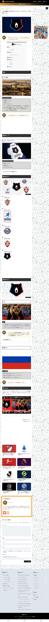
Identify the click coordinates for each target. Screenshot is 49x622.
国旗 (27, 421)
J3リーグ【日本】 (10, 581)
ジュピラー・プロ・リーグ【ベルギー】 (24, 594)
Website (8, 514)
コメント (4, 525)
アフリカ (40, 579)
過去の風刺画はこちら (7, 339)
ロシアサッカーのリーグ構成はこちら (10, 171)
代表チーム (45, 1)
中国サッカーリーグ (9, 590)
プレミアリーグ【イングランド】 (24, 575)
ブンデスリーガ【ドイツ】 (24, 583)
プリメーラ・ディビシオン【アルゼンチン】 (24, 606)
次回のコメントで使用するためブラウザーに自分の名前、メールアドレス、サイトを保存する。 (17, 552)
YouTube (10, 66)
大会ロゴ (40, 599)
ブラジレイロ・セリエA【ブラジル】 (24, 604)
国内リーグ (10, 52)
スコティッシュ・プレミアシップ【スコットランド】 (24, 591)
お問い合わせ (21, 616)
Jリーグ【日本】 (9, 575)
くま (11, 62)
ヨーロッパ (40, 577)
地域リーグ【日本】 (9, 585)
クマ (30, 421)
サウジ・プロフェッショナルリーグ (24, 610)
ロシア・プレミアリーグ (14, 54)
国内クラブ (35, 1)
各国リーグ (29, 419)
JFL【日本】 (9, 583)
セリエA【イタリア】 (24, 581)
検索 (47, 8)
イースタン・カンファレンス (25, 599)
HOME (25, 614)
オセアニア (40, 583)
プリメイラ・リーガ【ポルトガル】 (24, 588)
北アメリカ (40, 585)
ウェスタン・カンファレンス (25, 601)
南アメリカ (40, 588)
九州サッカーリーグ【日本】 (9, 588)
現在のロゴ (10, 59)
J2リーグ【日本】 (10, 579)
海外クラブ (40, 1)
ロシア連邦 (12, 49)
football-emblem (9, 1)
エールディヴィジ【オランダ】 (24, 585)
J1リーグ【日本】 (10, 577)
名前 (3, 538)
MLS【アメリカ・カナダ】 (24, 597)
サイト (3, 546)
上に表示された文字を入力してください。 (10, 556)
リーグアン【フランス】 (24, 579)
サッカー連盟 (40, 597)
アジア (40, 581)
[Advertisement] (16, 125)
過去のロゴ (10, 57)
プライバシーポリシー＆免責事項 (29, 616)
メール (4, 542)
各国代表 (40, 575)
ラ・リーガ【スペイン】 (24, 577)
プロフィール (16, 616)
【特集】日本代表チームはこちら (24, 4)
